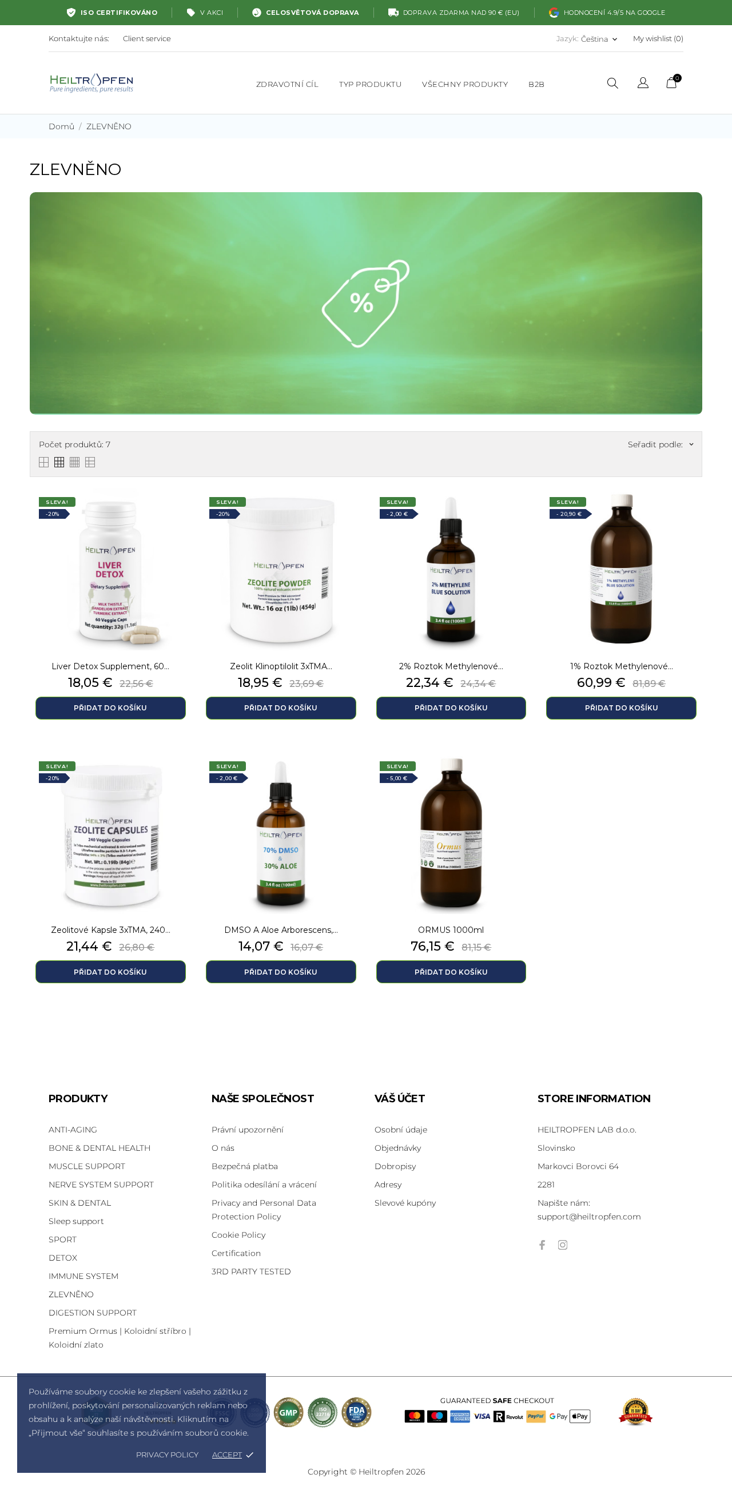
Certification (236, 1253)
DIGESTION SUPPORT (93, 1313)
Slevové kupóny (405, 1203)
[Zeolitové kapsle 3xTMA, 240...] (180, 781)
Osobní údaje (401, 1130)
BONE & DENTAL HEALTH (99, 1148)
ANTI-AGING (73, 1130)
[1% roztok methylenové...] (691, 517)
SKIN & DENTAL (80, 1203)
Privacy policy (167, 1454)
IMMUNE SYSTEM (83, 1276)
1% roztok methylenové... (621, 666)
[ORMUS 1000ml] (520, 781)
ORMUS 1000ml (451, 930)
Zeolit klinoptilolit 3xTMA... (281, 666)
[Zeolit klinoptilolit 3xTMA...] (350, 517)
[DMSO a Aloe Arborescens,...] (350, 781)
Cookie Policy (238, 1235)
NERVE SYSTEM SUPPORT (101, 1184)
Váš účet (400, 1098)
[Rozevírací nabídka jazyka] (643, 84)
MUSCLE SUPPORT (87, 1166)
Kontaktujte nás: (79, 38)
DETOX (63, 1258)
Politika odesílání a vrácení (264, 1184)
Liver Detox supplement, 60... (110, 666)
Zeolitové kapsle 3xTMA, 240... (110, 930)
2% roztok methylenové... (451, 666)
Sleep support (76, 1221)
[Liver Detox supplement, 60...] (180, 517)
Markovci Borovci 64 (578, 1166)
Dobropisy (395, 1166)
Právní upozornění (248, 1130)
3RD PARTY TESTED (251, 1271)
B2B (536, 84)
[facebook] (542, 1245)
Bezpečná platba (245, 1166)
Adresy (388, 1184)
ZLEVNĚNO (71, 1294)
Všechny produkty (465, 84)
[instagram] (562, 1245)
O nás (223, 1148)
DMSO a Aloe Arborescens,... (281, 930)
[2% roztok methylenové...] (520, 517)
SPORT (63, 1239)
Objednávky (398, 1148)
